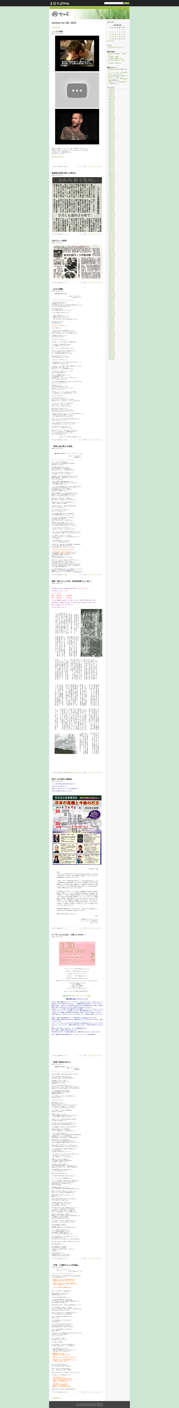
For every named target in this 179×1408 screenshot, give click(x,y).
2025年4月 (111, 89)
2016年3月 (111, 268)
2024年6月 (111, 106)
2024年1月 (111, 114)
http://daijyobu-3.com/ (58, 157)
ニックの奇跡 (57, 31)
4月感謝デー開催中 (114, 56)
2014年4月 (111, 306)
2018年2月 (111, 230)
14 (117, 34)
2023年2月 (111, 131)
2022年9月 (111, 139)
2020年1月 (111, 192)
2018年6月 (111, 223)
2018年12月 (112, 213)
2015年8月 (111, 279)
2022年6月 (111, 144)
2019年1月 (111, 212)
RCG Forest (83, 1405)
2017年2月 (111, 250)
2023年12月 (112, 116)
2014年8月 (111, 299)
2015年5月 (111, 284)
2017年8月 (111, 240)
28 (117, 39)
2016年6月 (111, 263)
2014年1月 (111, 311)
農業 (70, 772)
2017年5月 (111, 245)
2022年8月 (111, 141)
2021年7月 (111, 162)
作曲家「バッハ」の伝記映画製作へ (118, 81)
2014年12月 (112, 293)
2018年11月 (112, 215)
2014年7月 (111, 301)
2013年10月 (112, 316)
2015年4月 (111, 286)
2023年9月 (111, 121)
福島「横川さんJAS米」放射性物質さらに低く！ (72, 581)
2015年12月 (112, 273)
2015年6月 (111, 283)
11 (110, 34)
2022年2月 (111, 150)
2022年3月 (111, 149)
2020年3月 (111, 188)
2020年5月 (111, 185)
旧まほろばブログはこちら (116, 47)
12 (113, 34)
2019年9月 (111, 198)
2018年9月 (111, 218)
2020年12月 (112, 174)
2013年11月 (112, 314)
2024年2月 (111, 112)
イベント (66, 928)
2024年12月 (112, 96)
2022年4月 (111, 147)
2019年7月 (111, 202)
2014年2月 (111, 309)
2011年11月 (112, 354)
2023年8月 (111, 122)
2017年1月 (111, 251)
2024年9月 (111, 101)
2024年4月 (111, 109)
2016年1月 (111, 271)
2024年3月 (111, 111)
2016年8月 (111, 260)
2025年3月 (111, 91)
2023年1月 (111, 132)
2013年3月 (111, 327)
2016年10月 (112, 256)
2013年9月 (111, 317)
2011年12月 (112, 352)
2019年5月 (111, 205)
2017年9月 (111, 238)
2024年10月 (112, 99)
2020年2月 (111, 190)
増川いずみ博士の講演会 (62, 779)
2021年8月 (111, 160)
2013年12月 (112, 312)
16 (122, 34)
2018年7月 (111, 222)
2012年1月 (111, 351)
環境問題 (66, 772)
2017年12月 (112, 233)
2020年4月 (111, 187)
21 (117, 36)
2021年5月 (111, 165)
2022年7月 (111, 142)
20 (115, 36)
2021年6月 (111, 164)
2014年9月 (111, 298)
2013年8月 (111, 319)
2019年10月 (112, 197)
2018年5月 (111, 225)
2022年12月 (112, 134)
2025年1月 (111, 94)
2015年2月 (111, 289)
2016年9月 (111, 258)
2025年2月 (111, 93)
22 (119, 36)
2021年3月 (111, 169)
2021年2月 (111, 170)
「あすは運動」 (58, 289)
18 (110, 36)
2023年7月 (111, 124)
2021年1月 (111, 172)
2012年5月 (111, 344)
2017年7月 (111, 241)
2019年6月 (111, 203)
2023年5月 (111, 127)
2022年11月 (112, 136)
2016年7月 (111, 261)
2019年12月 (112, 193)
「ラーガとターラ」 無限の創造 (117, 78)
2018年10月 (112, 217)
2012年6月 (111, 342)
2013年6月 (111, 322)
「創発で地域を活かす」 (62, 1062)
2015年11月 (112, 274)
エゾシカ (66, 234)
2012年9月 (111, 337)
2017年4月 (111, 246)
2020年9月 (111, 179)
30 (122, 39)
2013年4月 (111, 326)
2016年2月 (111, 269)
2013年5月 (111, 324)
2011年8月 (111, 359)
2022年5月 (111, 145)
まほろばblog (59, 3)
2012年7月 (111, 341)
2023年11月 (112, 117)
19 (113, 36)
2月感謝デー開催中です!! (115, 63)
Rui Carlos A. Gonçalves (96, 1405)
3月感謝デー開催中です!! (115, 58)
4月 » (112, 41)
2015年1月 (111, 291)
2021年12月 (112, 154)
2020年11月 (112, 175)
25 (110, 39)
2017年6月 (111, 243)
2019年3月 (111, 208)
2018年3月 (111, 228)
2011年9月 (111, 357)
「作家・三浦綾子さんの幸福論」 (66, 1265)
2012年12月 (112, 332)
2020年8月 (111, 180)
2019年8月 (111, 200)
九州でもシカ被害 (59, 241)
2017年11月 (112, 235)
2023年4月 (111, 129)
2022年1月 (111, 152)
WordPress (100, 1403)
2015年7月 (111, 281)
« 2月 (108, 41)
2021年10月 (112, 157)
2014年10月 (112, 296)
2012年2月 (111, 349)
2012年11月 (112, 334)
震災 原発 (74, 772)
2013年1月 (111, 331)
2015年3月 (111, 288)
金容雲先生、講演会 (114, 69)
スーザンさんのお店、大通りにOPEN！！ (69, 935)
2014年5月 (111, 304)
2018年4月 (111, 227)
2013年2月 (111, 329)
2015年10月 (112, 276)
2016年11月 (112, 255)
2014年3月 (111, 308)
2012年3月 (111, 347)
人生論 (65, 166)
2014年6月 (111, 303)
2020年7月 (111, 182)
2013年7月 (111, 321)
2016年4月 (111, 266)
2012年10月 (112, 336)
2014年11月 (112, 294)
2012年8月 (111, 339)
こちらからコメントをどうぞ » (95, 166)
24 (124, 36)
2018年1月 (111, 231)
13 (115, 34)
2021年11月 (112, 155)
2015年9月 (111, 278)
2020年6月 (111, 184)
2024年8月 (111, 102)
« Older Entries (56, 27)
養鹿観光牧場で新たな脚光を (64, 173)
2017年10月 (112, 236)
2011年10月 (112, 355)
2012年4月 (111, 346)
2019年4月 (111, 207)
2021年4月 (111, 167)
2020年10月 (112, 177)
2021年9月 (111, 159)
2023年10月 (112, 119)
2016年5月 (111, 265)
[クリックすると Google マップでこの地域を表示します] (77, 1045)
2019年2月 (111, 210)
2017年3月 (111, 248)
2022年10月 (112, 137)
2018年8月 (111, 220)
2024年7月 (111, 104)
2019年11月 (112, 195)
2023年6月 (111, 126)
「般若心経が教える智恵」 (63, 446)
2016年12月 (112, 253)
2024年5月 (111, 107)
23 (122, 36)
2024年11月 (112, 98)
